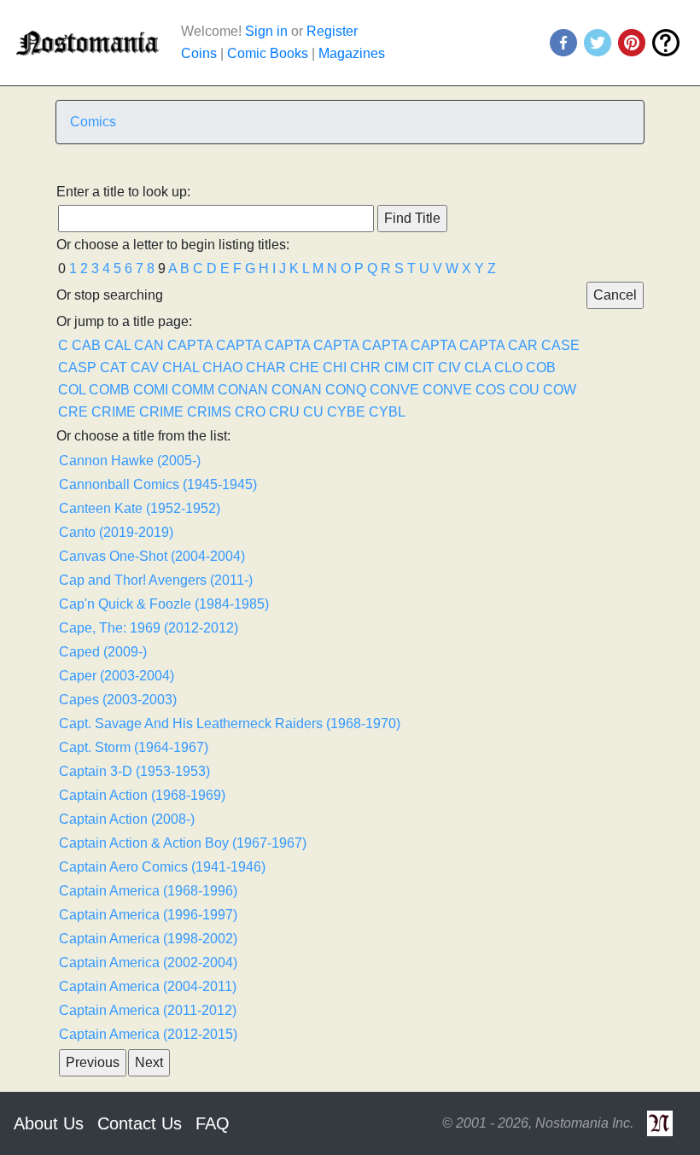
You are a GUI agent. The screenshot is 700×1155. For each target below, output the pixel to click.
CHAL (180, 367)
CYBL (387, 412)
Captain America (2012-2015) (148, 1034)
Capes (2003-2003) (118, 699)
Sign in (266, 31)
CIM (396, 367)
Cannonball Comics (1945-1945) (158, 484)
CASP (77, 367)
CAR (523, 345)
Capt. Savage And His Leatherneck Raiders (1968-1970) (229, 723)
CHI (335, 367)
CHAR (266, 367)
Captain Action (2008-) (127, 819)
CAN (149, 345)
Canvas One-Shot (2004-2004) (152, 556)
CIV (449, 367)
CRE (73, 412)
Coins (199, 53)
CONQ (345, 389)
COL (71, 389)
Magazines (351, 53)
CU (313, 412)
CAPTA (190, 345)
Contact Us (139, 1123)
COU (524, 389)
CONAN (243, 389)
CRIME (113, 412)
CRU (284, 412)
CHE (304, 367)
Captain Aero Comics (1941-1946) (162, 867)
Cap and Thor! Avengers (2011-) (156, 580)
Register (332, 31)
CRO (250, 412)
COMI (150, 389)
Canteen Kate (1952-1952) (139, 508)
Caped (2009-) (103, 652)
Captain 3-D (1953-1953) (134, 771)
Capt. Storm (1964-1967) (133, 747)
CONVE (394, 389)
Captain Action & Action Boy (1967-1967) (182, 843)
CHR (365, 367)
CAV (145, 367)
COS (490, 389)
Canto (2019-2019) (116, 532)
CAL (117, 345)
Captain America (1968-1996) (148, 891)
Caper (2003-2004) (116, 675)
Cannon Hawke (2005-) (130, 460)
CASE (560, 345)
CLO (508, 367)
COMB (109, 389)
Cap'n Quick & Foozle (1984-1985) (164, 604)
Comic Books (267, 53)
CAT (113, 367)
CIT (423, 367)
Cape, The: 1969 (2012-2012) (148, 628)
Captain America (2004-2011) (147, 986)
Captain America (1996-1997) (148, 914)
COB (541, 367)
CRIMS (209, 412)
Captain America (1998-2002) (148, 938)
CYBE (346, 412)
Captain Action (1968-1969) (142, 795)
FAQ (212, 1123)
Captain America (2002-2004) (148, 962)
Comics (93, 121)
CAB (86, 345)
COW (559, 389)
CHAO (222, 367)
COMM (193, 389)
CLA (477, 367)
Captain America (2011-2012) (147, 1010)
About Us (49, 1123)
